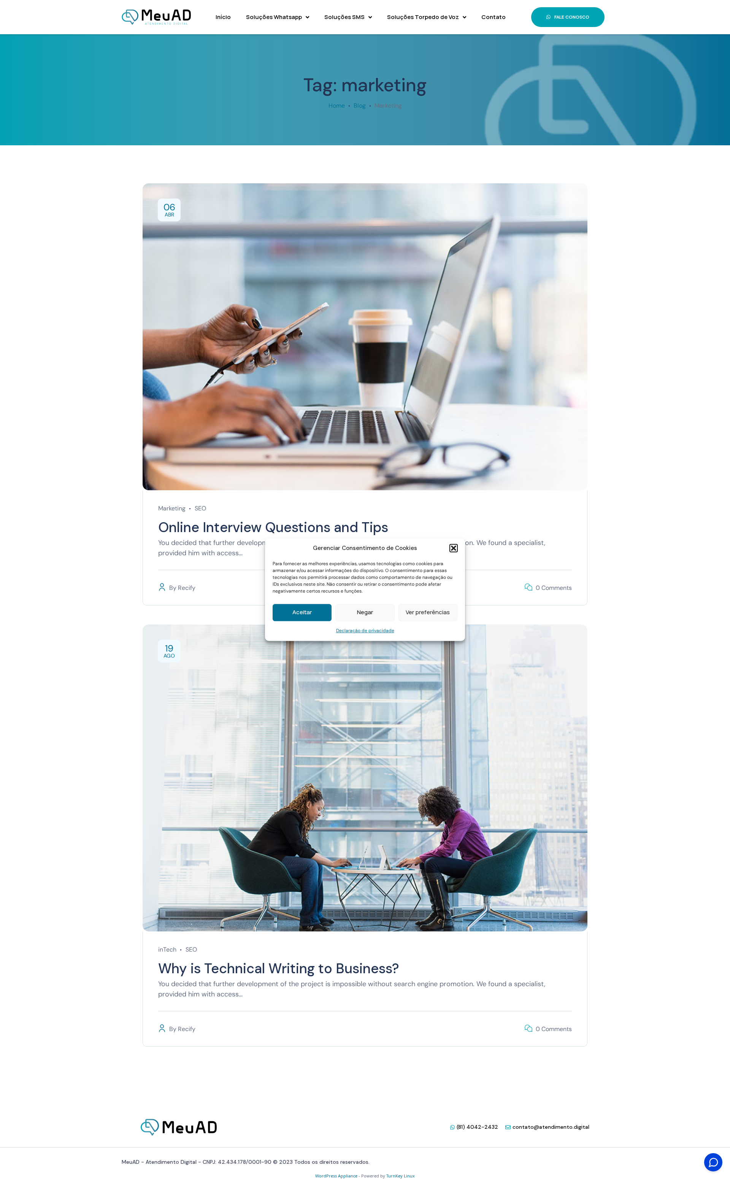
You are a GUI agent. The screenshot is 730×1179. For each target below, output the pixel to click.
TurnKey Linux (400, 1176)
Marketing (172, 508)
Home (336, 106)
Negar (365, 612)
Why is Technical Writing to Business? (278, 968)
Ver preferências (428, 612)
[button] (453, 548)
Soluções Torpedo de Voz (423, 17)
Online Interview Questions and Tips (273, 527)
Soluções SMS (344, 17)
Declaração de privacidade (365, 631)
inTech (167, 949)
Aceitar (302, 612)
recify (186, 588)
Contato (493, 17)
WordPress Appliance (336, 1176)
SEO (200, 508)
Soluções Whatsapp (274, 17)
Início (223, 17)
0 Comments (554, 588)
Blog (360, 106)
